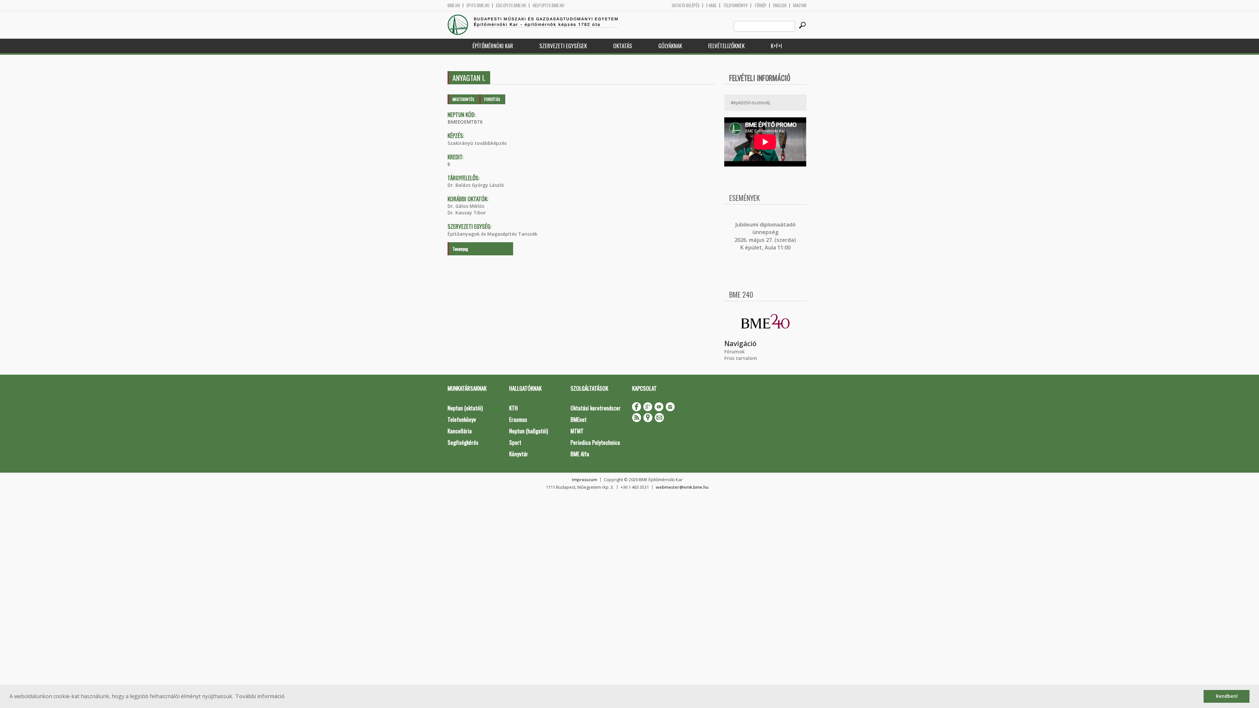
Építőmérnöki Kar (492, 46)
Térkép (760, 5)
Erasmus (518, 419)
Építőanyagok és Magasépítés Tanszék (492, 234)
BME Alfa (579, 454)
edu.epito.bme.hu (511, 5)
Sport (515, 442)
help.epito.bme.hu (548, 5)
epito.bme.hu (478, 5)
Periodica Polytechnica (595, 442)
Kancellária (460, 431)
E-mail (711, 5)
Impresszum (584, 479)
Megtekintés (463, 99)
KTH (513, 408)
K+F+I (776, 46)
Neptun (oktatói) (465, 408)
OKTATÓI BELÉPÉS (686, 5)
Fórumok (734, 351)
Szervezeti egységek (563, 46)
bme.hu (454, 5)
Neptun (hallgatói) (528, 431)
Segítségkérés (463, 442)
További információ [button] (260, 696)
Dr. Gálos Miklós (466, 206)
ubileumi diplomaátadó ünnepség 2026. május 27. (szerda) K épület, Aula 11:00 (765, 236)
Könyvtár (518, 454)
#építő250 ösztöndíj (750, 103)
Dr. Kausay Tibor (467, 212)
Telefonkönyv (735, 5)
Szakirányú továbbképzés (477, 143)
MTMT (577, 431)
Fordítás (492, 99)
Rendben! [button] (1227, 696)
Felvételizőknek (726, 46)
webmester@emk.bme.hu (682, 487)
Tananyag (460, 248)
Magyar (800, 5)
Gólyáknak (670, 46)
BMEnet (578, 419)
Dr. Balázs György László (476, 185)
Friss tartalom (740, 358)
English (780, 5)
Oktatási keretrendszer (595, 408)
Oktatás (622, 46)
